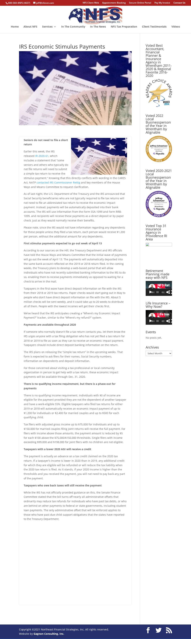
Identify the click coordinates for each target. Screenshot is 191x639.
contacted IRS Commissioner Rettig (58, 182)
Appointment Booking (114, 3)
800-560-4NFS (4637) (19, 2)
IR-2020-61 (41, 156)
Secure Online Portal (140, 3)
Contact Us (179, 3)
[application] (159, 288)
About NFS (30, 26)
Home (15, 26)
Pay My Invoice (162, 3)
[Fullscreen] (170, 292)
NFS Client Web (91, 3)
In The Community (73, 26)
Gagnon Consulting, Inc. (49, 633)
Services (47, 26)
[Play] (150, 292)
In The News (98, 26)
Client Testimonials (154, 26)
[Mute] (168, 292)
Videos (175, 26)
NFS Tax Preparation (124, 26)
